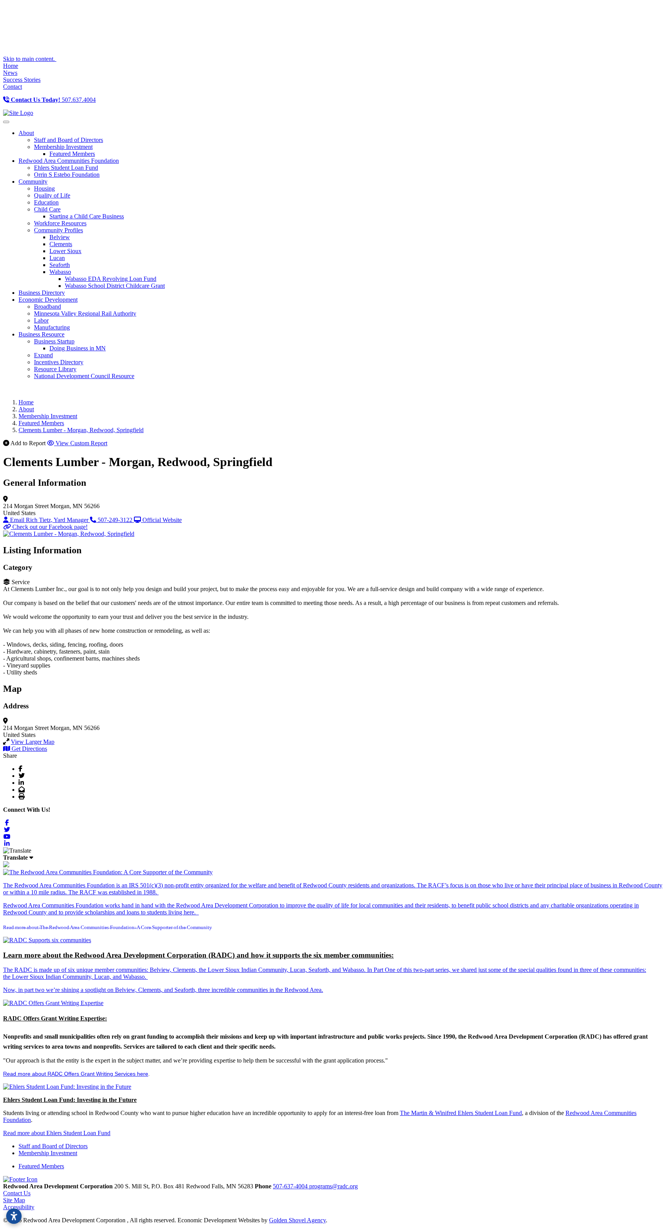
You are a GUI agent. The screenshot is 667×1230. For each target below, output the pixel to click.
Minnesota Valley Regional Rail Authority (85, 313)
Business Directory (42, 292)
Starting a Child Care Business (86, 216)
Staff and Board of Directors (68, 140)
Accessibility (18, 1207)
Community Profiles (58, 230)
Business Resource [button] (41, 334)
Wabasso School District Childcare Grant (115, 285)
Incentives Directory (58, 362)
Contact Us (16, 1193)
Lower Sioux (65, 251)
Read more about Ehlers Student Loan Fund (56, 1133)
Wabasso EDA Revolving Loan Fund (110, 278)
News (10, 72)
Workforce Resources (60, 223)
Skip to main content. (29, 59)
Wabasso (60, 272)
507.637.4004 (53, 99)
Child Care (47, 209)
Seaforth (59, 265)
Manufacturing (52, 327)
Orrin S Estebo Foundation (67, 174)
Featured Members (72, 153)
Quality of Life (52, 195)
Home (10, 66)
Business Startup (54, 341)
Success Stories (22, 79)
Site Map (14, 1200)
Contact (12, 86)
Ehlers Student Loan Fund (66, 167)
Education (46, 202)
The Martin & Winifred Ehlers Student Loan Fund (461, 1113)
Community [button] (33, 181)
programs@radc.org (333, 1186)
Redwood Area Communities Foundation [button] (69, 160)
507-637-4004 (291, 1186)
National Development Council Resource (84, 376)
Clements (60, 244)
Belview (59, 237)
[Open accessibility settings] (14, 1216)
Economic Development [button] (48, 299)
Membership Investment (63, 147)
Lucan (57, 258)
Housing (44, 188)
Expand (43, 355)
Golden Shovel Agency (297, 1220)
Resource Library (55, 369)
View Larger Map (32, 741)
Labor (41, 320)
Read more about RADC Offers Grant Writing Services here (75, 1074)
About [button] (26, 133)
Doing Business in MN (77, 348)
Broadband (47, 306)
